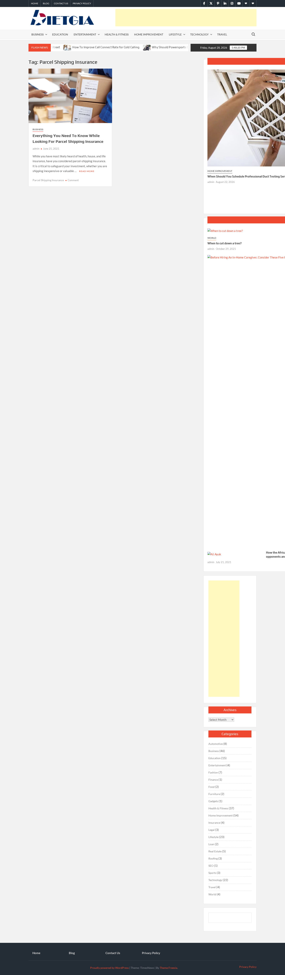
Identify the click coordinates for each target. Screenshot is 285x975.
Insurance (214, 822)
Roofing (213, 858)
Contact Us (61, 3)
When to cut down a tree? (224, 243)
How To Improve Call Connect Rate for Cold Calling (89, 47)
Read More (86, 171)
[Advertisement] (185, 17)
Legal (211, 829)
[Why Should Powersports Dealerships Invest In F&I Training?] (130, 47)
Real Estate (215, 851)
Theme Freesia (168, 967)
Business (37, 34)
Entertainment (85, 34)
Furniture (214, 794)
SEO (210, 865)
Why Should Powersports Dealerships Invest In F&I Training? (175, 47)
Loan (211, 844)
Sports (212, 872)
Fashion (213, 772)
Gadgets (213, 801)
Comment (73, 180)
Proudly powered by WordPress (109, 967)
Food (211, 786)
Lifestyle (175, 34)
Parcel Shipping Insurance (48, 180)
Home (34, 3)
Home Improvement (148, 34)
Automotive (215, 743)
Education (60, 34)
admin (36, 148)
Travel (222, 34)
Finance (213, 779)
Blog (46, 3)
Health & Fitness (117, 34)
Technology (199, 34)
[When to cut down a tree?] (225, 230)
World (211, 237)
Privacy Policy (82, 3)
